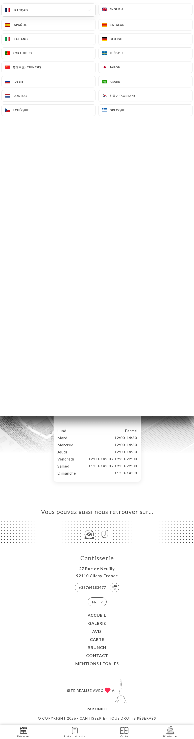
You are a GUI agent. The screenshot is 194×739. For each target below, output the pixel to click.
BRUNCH (97, 647)
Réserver (23, 736)
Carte (97, 639)
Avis (97, 631)
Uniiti (101, 709)
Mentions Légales (97, 663)
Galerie (97, 623)
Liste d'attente (74, 736)
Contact (97, 655)
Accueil (97, 615)
